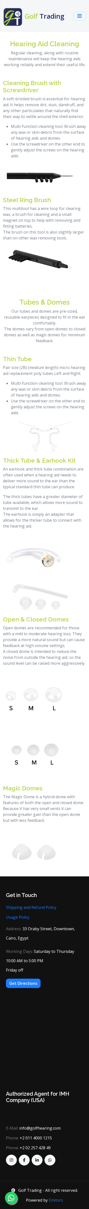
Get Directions (23, 983)
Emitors (56, 1200)
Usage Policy (17, 917)
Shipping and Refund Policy (31, 907)
